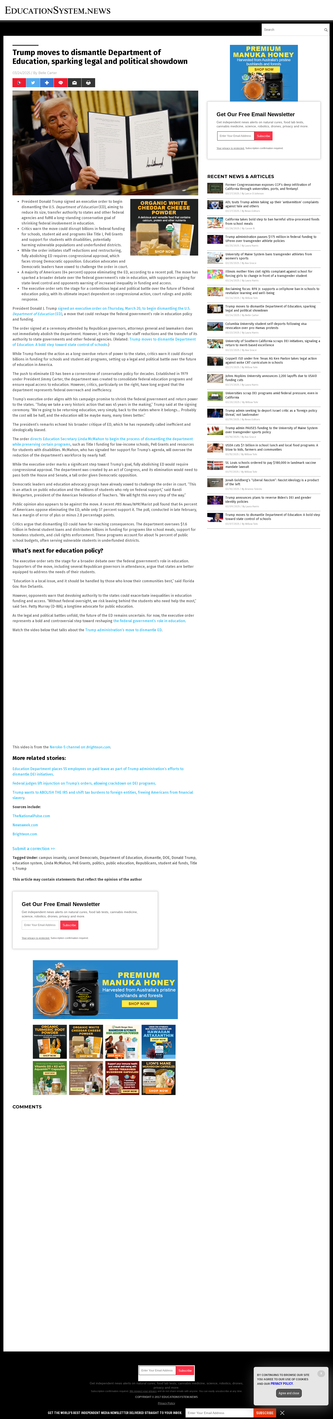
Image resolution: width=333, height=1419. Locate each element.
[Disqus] (105, 1169)
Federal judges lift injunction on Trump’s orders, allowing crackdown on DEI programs (83, 783)
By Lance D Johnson (253, 193)
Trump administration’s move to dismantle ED (123, 630)
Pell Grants (81, 863)
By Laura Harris (250, 245)
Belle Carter (47, 73)
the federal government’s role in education (149, 621)
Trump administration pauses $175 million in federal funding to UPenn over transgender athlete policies (270, 239)
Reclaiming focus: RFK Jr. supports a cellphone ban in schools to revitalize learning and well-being (272, 291)
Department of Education (121, 858)
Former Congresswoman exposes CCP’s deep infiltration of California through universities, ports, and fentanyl (268, 187)
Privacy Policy (166, 1403)
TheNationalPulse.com (31, 816)
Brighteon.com (24, 834)
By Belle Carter (250, 315)
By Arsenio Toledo (252, 489)
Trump (21, 868)
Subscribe (264, 1413)
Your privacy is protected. (36, 938)
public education (120, 863)
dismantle (152, 858)
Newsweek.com (25, 825)
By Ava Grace (249, 263)
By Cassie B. (248, 228)
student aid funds (173, 863)
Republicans (146, 863)
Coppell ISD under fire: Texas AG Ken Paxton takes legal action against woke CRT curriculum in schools (271, 361)
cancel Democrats (83, 858)
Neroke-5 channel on (80, 747)
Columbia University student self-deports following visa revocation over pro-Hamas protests (265, 326)
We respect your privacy (143, 1391)
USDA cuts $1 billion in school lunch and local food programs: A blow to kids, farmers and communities (271, 447)
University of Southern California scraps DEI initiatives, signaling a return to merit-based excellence (272, 343)
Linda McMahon (57, 863)
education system (27, 863)
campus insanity (52, 858)
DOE (166, 858)
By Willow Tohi (250, 298)
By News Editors (251, 211)
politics (98, 863)
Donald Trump (183, 858)
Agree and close (289, 1393)
